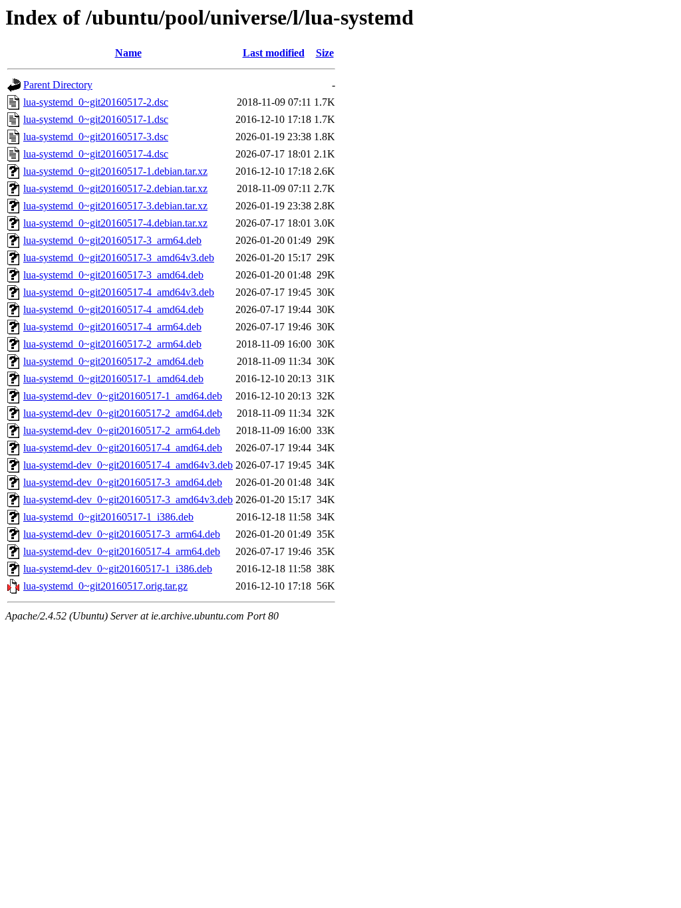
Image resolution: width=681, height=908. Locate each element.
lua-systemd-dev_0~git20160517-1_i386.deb (117, 568)
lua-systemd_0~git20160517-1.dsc (95, 119)
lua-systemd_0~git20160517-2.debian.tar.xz (115, 188)
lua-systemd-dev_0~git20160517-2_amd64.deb (122, 413)
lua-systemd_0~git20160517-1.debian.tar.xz (115, 171)
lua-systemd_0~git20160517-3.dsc (95, 136)
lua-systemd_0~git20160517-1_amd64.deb (113, 378)
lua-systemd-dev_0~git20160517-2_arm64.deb (121, 430)
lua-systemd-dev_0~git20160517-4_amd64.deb (122, 447)
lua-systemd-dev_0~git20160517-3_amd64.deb (122, 482)
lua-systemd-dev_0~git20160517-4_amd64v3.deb (128, 465)
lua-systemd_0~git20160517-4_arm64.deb (112, 326)
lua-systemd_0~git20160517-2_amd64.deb (113, 361)
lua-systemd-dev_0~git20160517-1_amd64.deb (122, 395)
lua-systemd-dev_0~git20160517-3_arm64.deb (121, 534)
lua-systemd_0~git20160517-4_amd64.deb (113, 309)
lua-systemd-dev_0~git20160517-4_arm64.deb (121, 551)
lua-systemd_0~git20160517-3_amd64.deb (113, 275)
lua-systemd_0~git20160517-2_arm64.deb (112, 344)
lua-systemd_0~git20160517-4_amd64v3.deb (118, 292)
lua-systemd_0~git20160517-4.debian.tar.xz (115, 223)
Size (325, 52)
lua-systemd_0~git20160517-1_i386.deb (108, 516)
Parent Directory (57, 84)
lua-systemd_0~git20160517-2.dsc (95, 102)
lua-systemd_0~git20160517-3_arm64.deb (112, 240)
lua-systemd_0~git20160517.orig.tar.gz (105, 586)
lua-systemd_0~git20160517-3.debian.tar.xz (115, 205)
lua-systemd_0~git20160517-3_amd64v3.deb (118, 257)
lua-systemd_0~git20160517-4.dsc (95, 154)
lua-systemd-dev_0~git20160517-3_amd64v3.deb (128, 499)
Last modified (274, 52)
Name (128, 52)
